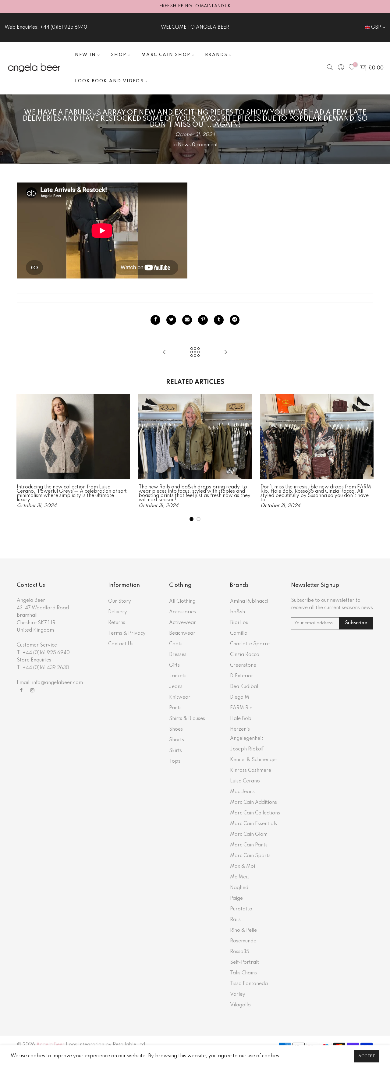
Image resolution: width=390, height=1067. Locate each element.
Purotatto (241, 909)
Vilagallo (240, 1005)
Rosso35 (239, 951)
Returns (116, 622)
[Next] (367, 458)
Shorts (176, 740)
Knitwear (179, 697)
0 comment (205, 145)
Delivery (117, 612)
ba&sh (237, 612)
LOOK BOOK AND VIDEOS (109, 81)
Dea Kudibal (244, 686)
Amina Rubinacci (249, 601)
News (184, 145)
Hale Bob (240, 718)
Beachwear (182, 633)
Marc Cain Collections (255, 813)
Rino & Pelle (243, 930)
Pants (175, 708)
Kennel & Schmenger (254, 759)
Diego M (239, 697)
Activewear (182, 622)
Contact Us (120, 644)
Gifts (174, 665)
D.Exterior (241, 676)
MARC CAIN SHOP (165, 55)
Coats (176, 644)
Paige (236, 898)
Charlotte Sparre (250, 644)
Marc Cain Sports (250, 855)
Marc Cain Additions (253, 802)
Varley (237, 994)
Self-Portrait (244, 962)
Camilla (238, 633)
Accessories (182, 612)
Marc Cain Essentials (253, 823)
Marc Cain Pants (249, 845)
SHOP (118, 55)
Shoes (176, 729)
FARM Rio (241, 708)
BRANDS (216, 55)
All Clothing (182, 601)
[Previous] (23, 458)
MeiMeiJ (240, 877)
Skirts (175, 750)
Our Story (119, 601)
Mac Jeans (242, 791)
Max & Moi (242, 866)
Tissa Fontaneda (249, 983)
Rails (235, 919)
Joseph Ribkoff (247, 749)
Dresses (177, 654)
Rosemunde (243, 941)
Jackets (177, 676)
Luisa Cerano (245, 781)
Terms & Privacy (127, 633)
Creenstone (243, 665)
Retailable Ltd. (130, 1044)
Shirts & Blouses (187, 718)
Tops (174, 761)
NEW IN (85, 55)
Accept (366, 1056)
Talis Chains (243, 973)
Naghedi (240, 887)
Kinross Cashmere (250, 770)
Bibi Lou (239, 622)
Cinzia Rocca (244, 654)
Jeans (176, 686)
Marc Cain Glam (249, 834)
